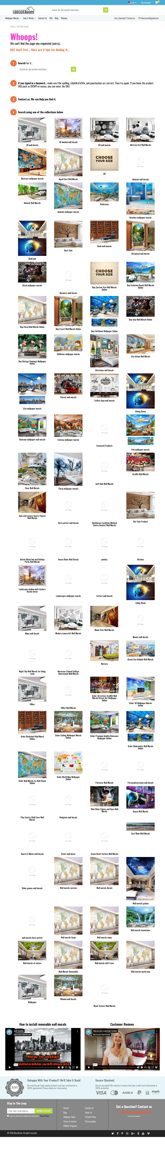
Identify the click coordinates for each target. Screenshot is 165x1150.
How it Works (28, 18)
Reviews (64, 18)
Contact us (24, 99)
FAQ (51, 18)
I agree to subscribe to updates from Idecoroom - (29, 1116)
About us (88, 1112)
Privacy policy (90, 1121)
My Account (146, 2)
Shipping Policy (69, 1117)
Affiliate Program (70, 1125)
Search (66, 1108)
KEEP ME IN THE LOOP (44, 1111)
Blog (56, 18)
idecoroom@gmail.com (150, 18)
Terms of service (69, 1121)
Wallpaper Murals (12, 18)
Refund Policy (90, 1117)
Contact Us (42, 18)
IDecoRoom (18, 1133)
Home (12, 26)
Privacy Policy (44, 1116)
